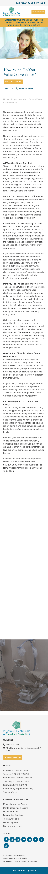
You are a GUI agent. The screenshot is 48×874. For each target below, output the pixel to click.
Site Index (33, 861)
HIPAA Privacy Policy (10, 861)
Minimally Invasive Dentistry (16, 804)
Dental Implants (10, 822)
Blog (13, 99)
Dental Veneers (10, 811)
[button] (6, 839)
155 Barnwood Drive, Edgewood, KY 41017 (23, 749)
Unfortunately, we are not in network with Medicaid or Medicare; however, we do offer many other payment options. (24, 22)
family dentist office (27, 196)
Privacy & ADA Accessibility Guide (15, 858)
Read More (11, 544)
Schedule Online (38, 12)
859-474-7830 (10, 464)
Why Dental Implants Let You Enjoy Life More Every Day (24, 624)
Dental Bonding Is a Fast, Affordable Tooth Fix (24, 580)
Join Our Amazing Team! (24, 870)
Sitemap (24, 861)
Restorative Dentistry (13, 815)
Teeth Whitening (11, 818)
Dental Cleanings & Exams (15, 808)
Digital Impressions (12, 826)
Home (6, 99)
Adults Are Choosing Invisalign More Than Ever (24, 537)
